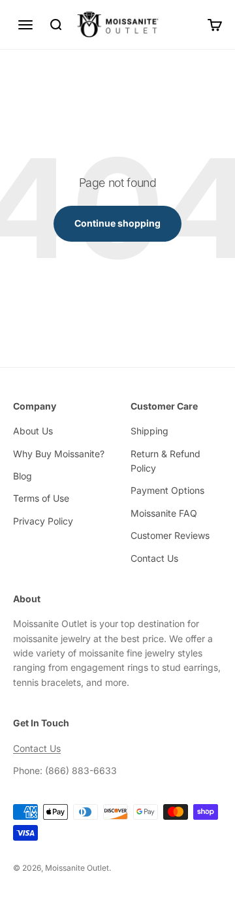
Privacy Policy (43, 520)
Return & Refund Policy (165, 461)
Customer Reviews (170, 535)
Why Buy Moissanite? (58, 453)
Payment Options (167, 490)
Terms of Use (41, 498)
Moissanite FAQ (164, 513)
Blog (22, 475)
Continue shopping (117, 223)
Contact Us (154, 558)
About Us (33, 430)
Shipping (149, 430)
